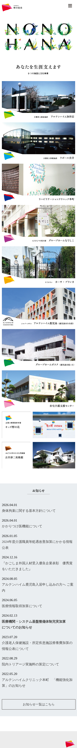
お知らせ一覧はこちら (39, 704)
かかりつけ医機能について (22, 526)
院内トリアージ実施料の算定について (30, 664)
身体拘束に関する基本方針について (29, 511)
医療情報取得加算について (22, 606)
